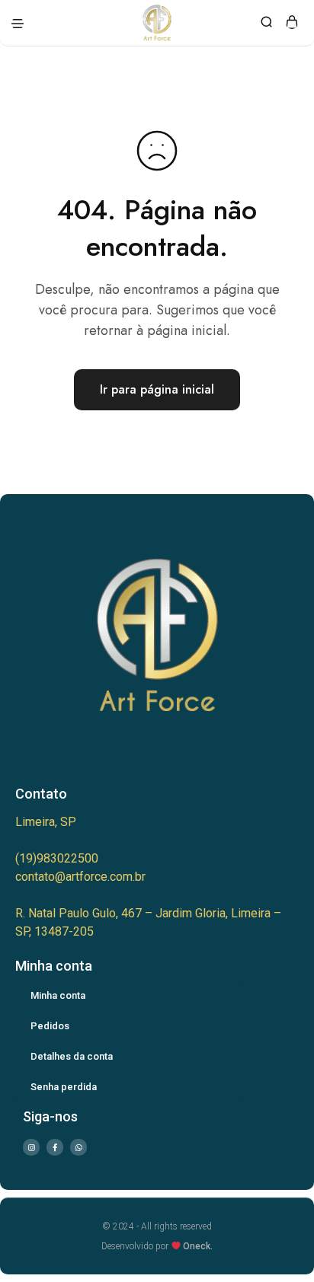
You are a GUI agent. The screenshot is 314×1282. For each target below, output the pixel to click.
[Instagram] (31, 1147)
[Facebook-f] (54, 1147)
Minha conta (57, 995)
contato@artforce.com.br (80, 876)
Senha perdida (63, 1086)
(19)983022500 (56, 858)
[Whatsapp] (78, 1147)
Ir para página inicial (157, 389)
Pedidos (49, 1026)
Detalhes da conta (71, 1056)
